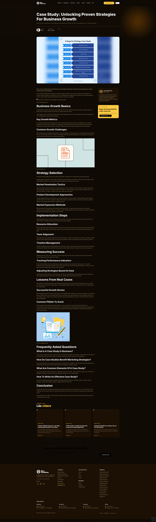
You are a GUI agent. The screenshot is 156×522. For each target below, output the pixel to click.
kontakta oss (106, 454)
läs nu (39, 435)
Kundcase (72, 2)
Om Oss (83, 2)
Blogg (78, 2)
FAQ (93, 2)
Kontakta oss (108, 3)
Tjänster (59, 2)
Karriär (88, 2)
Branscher (65, 2)
